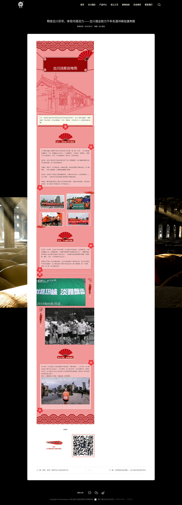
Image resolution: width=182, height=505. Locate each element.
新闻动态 (126, 5)
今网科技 (130, 499)
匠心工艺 (114, 5)
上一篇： (52, 470)
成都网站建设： (121, 499)
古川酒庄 (92, 5)
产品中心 (103, 5)
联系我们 (148, 5)
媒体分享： (81, 493)
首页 (82, 5)
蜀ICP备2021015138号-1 (106, 499)
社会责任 (137, 5)
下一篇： (127, 470)
